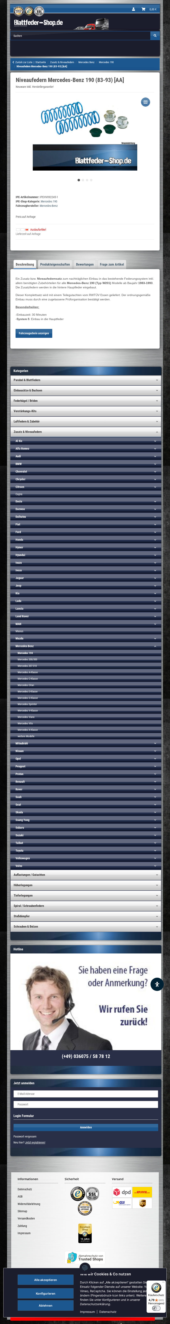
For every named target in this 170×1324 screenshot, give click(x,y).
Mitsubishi (22, 743)
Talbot (19, 843)
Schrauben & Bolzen (26, 926)
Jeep (18, 585)
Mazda (19, 638)
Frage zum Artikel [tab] (112, 264)
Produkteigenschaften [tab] (55, 264)
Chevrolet (21, 471)
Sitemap (22, 1211)
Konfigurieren (45, 1293)
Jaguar (20, 578)
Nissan (20, 751)
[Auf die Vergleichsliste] (145, 102)
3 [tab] (87, 180)
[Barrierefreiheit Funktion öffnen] (157, 984)
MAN (18, 624)
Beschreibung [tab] (25, 264)
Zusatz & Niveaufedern (28, 432)
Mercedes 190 (49, 201)
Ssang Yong (22, 820)
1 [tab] (79, 180)
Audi (18, 456)
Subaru (20, 827)
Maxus (19, 631)
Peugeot (20, 766)
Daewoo (20, 509)
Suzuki (20, 835)
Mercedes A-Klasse (28, 672)
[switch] (156, 1308)
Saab (19, 797)
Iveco (19, 570)
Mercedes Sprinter (27, 704)
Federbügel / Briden (26, 401)
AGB (20, 1196)
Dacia (19, 501)
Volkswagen (23, 858)
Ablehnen (45, 1305)
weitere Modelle (26, 736)
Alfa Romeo (22, 448)
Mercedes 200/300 (27, 659)
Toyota (19, 850)
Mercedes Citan (26, 685)
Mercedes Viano (26, 717)
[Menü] (163, 1283)
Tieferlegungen (23, 895)
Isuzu (19, 562)
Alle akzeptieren (45, 1280)
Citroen (20, 487)
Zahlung (22, 1226)
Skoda (19, 812)
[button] (133, 9)
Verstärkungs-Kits (25, 411)
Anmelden (86, 1127)
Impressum (87, 1311)
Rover (19, 789)
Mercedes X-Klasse (28, 729)
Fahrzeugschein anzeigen (34, 333)
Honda (19, 539)
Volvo (19, 866)
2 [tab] (83, 180)
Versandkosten (26, 1218)
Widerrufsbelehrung (29, 1204)
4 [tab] (91, 180)
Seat (18, 804)
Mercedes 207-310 (27, 665)
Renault (20, 781)
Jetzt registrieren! (35, 1142)
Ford (18, 532)
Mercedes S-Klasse (28, 697)
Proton (19, 774)
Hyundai (20, 555)
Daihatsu (21, 516)
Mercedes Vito (25, 723)
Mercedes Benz (25, 646)
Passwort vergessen (24, 1136)
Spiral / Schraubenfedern (29, 906)
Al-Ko (19, 441)
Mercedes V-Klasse (28, 710)
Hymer (19, 547)
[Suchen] (155, 35)
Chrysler (21, 479)
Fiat (18, 524)
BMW (19, 464)
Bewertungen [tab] (85, 264)
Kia (17, 593)
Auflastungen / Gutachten (29, 875)
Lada (18, 601)
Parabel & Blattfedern (27, 380)
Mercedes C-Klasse (28, 678)
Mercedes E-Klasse (28, 691)
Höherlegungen (23, 885)
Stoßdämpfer (22, 916)
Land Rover (22, 616)
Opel (18, 758)
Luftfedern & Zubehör (27, 421)
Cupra (19, 494)
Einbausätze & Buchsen (28, 390)
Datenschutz (108, 1311)
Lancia (19, 608)
